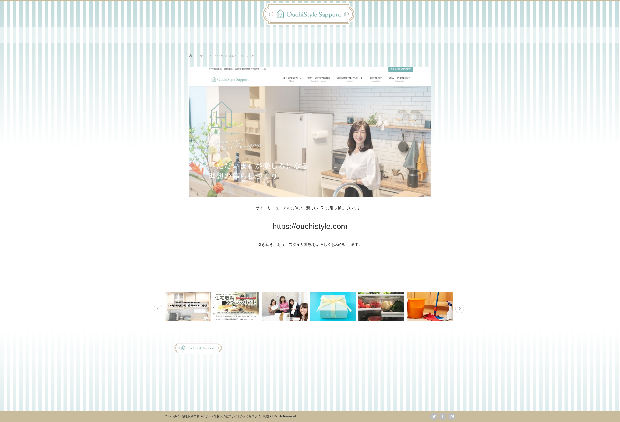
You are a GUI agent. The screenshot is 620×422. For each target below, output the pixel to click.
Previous (158, 309)
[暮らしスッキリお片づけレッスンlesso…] (430, 306)
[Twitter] (433, 416)
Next (459, 309)
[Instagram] (451, 416)
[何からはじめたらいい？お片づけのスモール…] (333, 306)
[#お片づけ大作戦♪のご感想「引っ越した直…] (188, 306)
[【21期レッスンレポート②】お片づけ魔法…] (285, 306)
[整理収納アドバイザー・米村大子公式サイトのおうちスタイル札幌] (308, 24)
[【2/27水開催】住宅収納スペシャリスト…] (236, 306)
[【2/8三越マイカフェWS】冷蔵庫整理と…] (382, 306)
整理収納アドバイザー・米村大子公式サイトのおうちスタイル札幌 (225, 416)
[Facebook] (442, 416)
